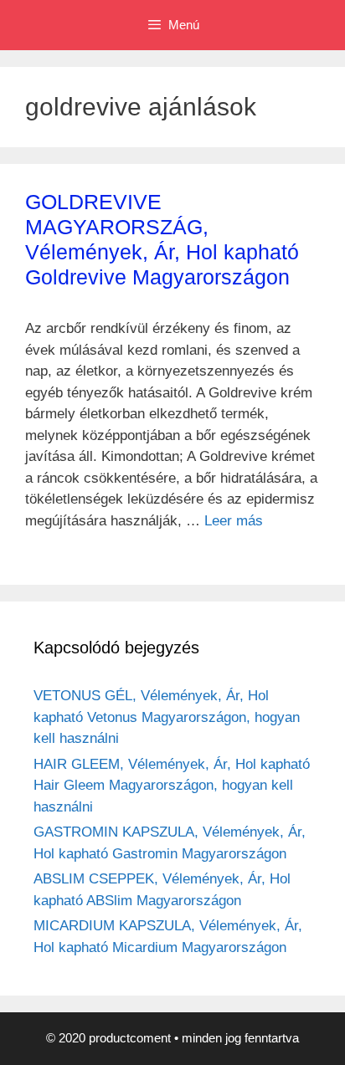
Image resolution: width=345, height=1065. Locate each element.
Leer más (233, 521)
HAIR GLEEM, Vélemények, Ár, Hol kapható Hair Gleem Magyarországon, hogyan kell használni (171, 785)
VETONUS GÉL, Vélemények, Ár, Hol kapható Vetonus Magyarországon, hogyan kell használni (166, 717)
